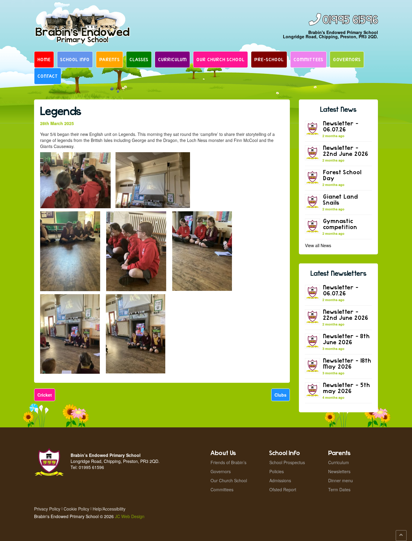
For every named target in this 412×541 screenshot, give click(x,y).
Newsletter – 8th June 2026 (346, 338)
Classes (138, 59)
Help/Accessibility (109, 508)
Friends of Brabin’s (228, 462)
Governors (347, 59)
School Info (75, 59)
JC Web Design (129, 516)
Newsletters (339, 471)
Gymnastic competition (340, 223)
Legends (60, 111)
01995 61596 (350, 20)
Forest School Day (342, 174)
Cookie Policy (76, 508)
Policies (276, 471)
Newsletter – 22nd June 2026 (345, 150)
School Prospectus (287, 462)
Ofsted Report (282, 489)
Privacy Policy (47, 508)
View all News (318, 245)
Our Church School (220, 59)
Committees (308, 59)
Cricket (44, 395)
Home (44, 59)
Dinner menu (340, 480)
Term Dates (339, 489)
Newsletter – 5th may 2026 (346, 387)
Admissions (280, 480)
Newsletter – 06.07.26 (341, 126)
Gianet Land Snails (340, 199)
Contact (47, 76)
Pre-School (269, 59)
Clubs (280, 395)
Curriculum (172, 59)
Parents (109, 59)
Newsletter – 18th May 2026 (347, 363)
